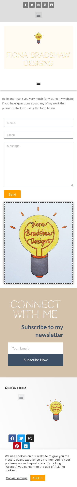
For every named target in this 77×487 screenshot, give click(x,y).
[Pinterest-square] (45, 5)
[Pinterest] (17, 446)
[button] (38, 15)
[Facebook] (12, 438)
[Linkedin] (51, 5)
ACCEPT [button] (38, 478)
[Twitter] (32, 5)
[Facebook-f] (25, 5)
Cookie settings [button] (16, 478)
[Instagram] (38, 5)
